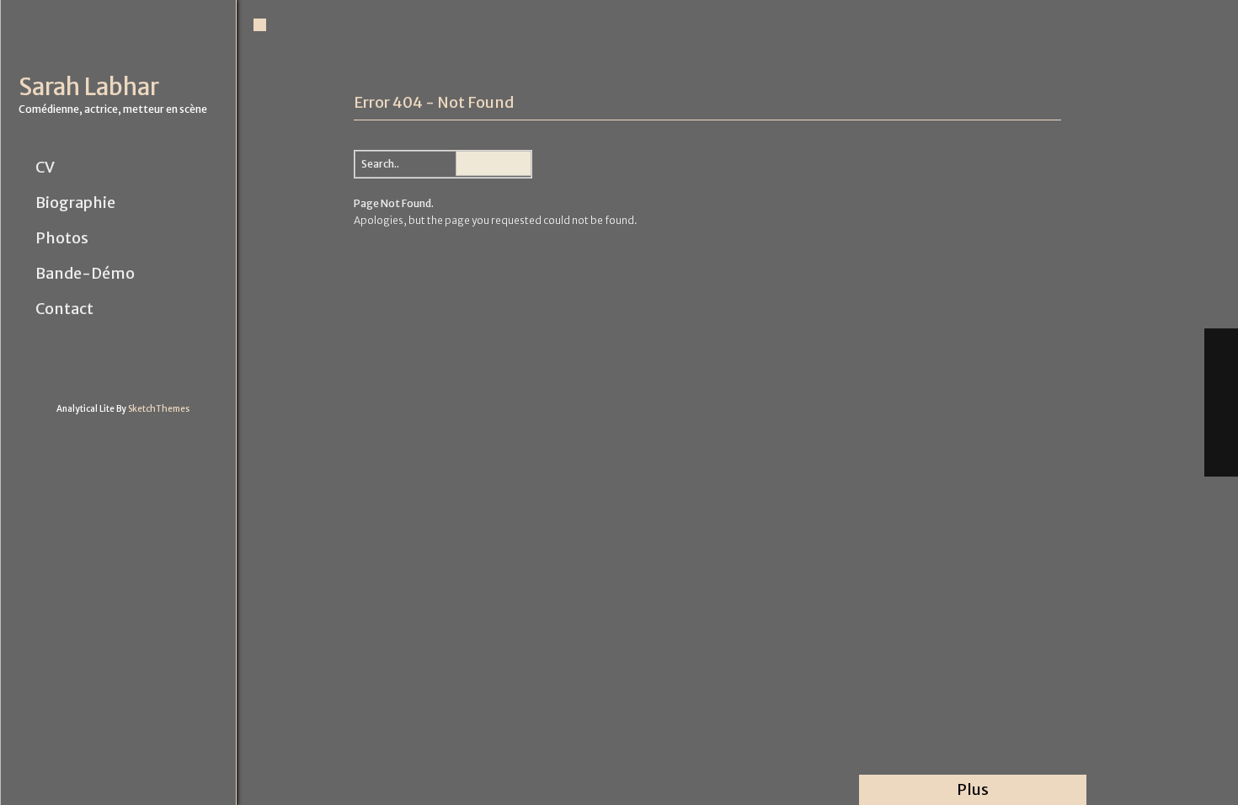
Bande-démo (85, 273)
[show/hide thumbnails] (1221, 458)
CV (45, 167)
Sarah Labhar (89, 87)
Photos (61, 238)
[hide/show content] (1058, 92)
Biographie (75, 203)
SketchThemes (158, 408)
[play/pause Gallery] (1221, 421)
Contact (64, 309)
